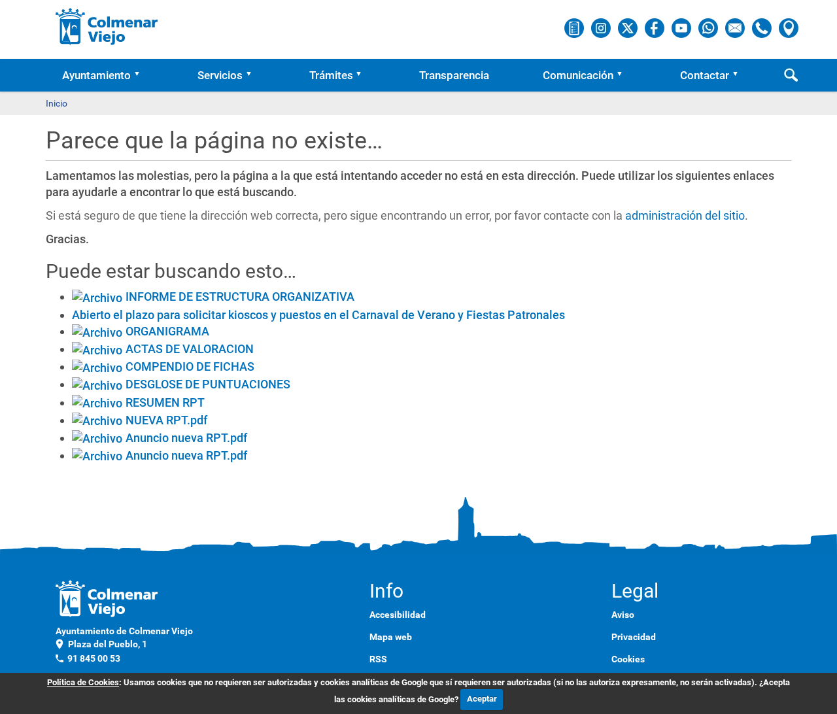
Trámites (331, 75)
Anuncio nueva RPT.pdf (186, 438)
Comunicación (578, 75)
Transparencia (454, 75)
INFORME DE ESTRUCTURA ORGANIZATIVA (240, 296)
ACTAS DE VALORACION (190, 349)
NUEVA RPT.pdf (166, 420)
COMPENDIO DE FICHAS (190, 366)
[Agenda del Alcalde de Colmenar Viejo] (575, 27)
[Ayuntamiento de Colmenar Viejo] (107, 26)
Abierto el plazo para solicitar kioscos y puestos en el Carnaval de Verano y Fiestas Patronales (318, 315)
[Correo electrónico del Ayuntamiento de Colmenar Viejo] (736, 27)
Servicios (220, 75)
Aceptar (482, 699)
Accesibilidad (397, 614)
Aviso (622, 614)
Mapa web (390, 637)
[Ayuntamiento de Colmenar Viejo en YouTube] (682, 27)
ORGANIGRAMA (167, 331)
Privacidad (633, 637)
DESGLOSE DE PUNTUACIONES (208, 384)
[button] (141, 75)
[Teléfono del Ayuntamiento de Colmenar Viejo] (762, 27)
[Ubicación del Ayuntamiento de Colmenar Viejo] (788, 27)
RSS (378, 659)
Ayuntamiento (96, 75)
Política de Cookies (83, 682)
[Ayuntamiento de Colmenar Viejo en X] (628, 27)
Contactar (704, 75)
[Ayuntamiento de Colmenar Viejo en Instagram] (602, 27)
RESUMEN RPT (165, 402)
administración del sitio (685, 215)
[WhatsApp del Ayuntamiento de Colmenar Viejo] (709, 27)
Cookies (628, 659)
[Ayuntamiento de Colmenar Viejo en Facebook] (655, 27)
